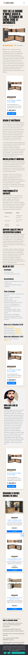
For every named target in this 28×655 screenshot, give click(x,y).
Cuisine (11, 25)
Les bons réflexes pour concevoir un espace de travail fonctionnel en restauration (12, 624)
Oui (5, 652)
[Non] (26, 649)
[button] (12, 49)
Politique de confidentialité (18, 652)
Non (9, 652)
